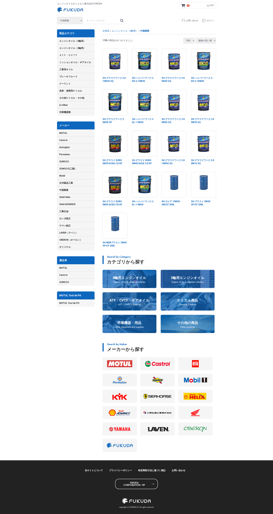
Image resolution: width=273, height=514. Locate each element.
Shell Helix (64, 197)
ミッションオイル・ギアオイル (75, 62)
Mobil (62, 175)
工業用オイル (66, 69)
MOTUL (63, 133)
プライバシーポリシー (120, 470)
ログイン (211, 20)
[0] (183, 5)
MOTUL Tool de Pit (69, 303)
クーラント (65, 83)
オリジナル (65, 247)
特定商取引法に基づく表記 (152, 470)
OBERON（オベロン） (70, 239)
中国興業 (63, 190)
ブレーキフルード (68, 76)
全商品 (106, 30)
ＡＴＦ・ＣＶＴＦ (68, 55)
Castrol (63, 140)
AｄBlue (63, 105)
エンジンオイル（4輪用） (72, 41)
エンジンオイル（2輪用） (72, 48)
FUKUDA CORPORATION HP (134, 484)
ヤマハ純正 (65, 225)
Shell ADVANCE (67, 204)
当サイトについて (94, 470)
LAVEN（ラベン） (68, 232)
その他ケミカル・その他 (71, 98)
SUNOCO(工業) (67, 168)
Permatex (64, 154)
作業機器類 (65, 112)
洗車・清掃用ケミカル (70, 90)
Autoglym (64, 147)
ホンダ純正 (65, 218)
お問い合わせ (192, 20)
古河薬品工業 (66, 183)
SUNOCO (64, 161)
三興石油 (63, 211)
